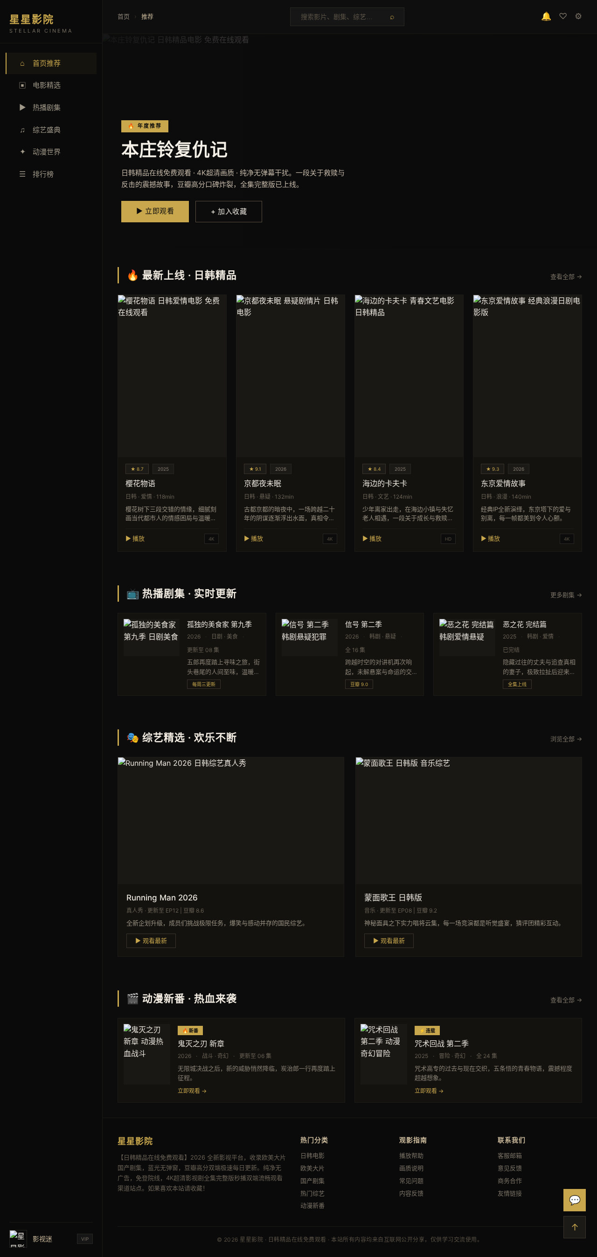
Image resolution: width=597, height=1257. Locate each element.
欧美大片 (312, 1168)
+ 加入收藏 (229, 211)
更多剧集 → (566, 594)
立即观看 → (192, 1090)
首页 (124, 16)
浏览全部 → (566, 738)
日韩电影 (312, 1155)
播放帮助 (411, 1155)
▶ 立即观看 (155, 210)
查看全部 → (566, 276)
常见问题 (411, 1180)
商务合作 (510, 1180)
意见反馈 (510, 1168)
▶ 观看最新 (151, 940)
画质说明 (411, 1168)
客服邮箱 (510, 1155)
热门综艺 (312, 1193)
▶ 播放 (135, 538)
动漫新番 (312, 1205)
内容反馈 (411, 1193)
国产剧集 (312, 1180)
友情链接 (510, 1193)
